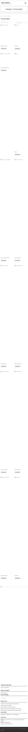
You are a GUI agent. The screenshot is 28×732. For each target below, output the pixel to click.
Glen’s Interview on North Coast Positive (8, 707)
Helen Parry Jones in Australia (6, 705)
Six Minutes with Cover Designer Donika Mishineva (10, 703)
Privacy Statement (4, 693)
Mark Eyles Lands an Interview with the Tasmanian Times (11, 708)
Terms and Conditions (5, 687)
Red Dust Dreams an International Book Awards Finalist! (11, 710)
